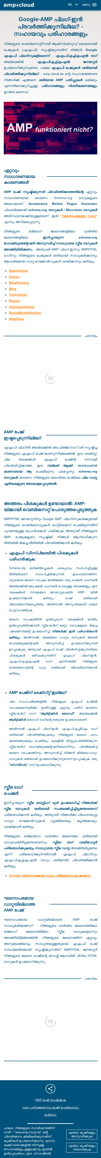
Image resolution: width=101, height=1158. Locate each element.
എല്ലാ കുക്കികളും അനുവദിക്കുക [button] (81, 1134)
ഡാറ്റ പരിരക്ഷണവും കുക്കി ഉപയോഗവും (50, 1107)
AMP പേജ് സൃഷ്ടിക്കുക (50, 1100)
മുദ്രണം (50, 1114)
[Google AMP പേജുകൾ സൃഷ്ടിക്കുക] (19, 5)
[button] (74, 5)
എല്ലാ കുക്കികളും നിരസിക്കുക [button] (81, 1147)
